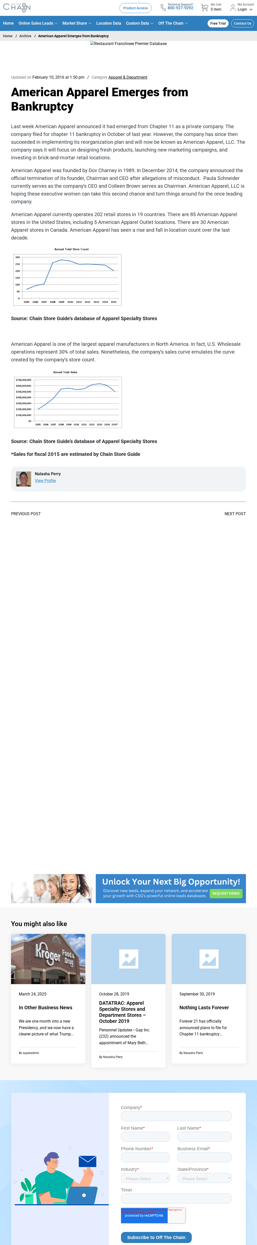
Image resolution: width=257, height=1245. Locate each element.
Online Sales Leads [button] (36, 23)
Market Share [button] (74, 23)
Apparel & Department (127, 77)
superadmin (31, 1053)
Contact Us (242, 23)
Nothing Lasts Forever (204, 1007)
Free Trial (218, 23)
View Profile (45, 480)
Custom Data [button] (137, 23)
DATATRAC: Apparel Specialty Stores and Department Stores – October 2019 (122, 1012)
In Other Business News (45, 1007)
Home (8, 23)
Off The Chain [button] (170, 23)
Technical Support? (180, 4)
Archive (25, 36)
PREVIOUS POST (26, 514)
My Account (246, 4)
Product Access (135, 8)
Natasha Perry (113, 1057)
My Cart (216, 4)
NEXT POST (235, 514)
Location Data (108, 23)
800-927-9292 (180, 8)
